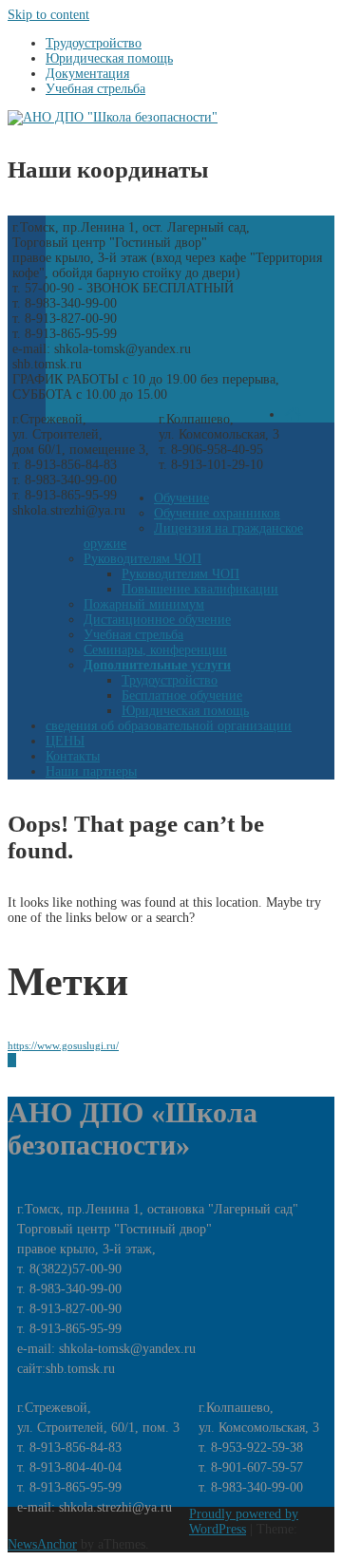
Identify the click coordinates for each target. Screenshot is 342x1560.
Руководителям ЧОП (142, 559)
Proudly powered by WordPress (243, 1521)
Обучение (181, 498)
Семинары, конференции (155, 650)
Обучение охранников (217, 513)
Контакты (73, 756)
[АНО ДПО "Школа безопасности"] (113, 117)
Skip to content (48, 15)
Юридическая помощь (185, 711)
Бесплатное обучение (182, 695)
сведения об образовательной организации (169, 726)
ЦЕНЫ (65, 741)
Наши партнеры (91, 771)
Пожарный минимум (144, 604)
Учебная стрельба (133, 635)
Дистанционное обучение (157, 619)
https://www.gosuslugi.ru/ (63, 1046)
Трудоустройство (170, 680)
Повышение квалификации (200, 589)
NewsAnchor (42, 1544)
